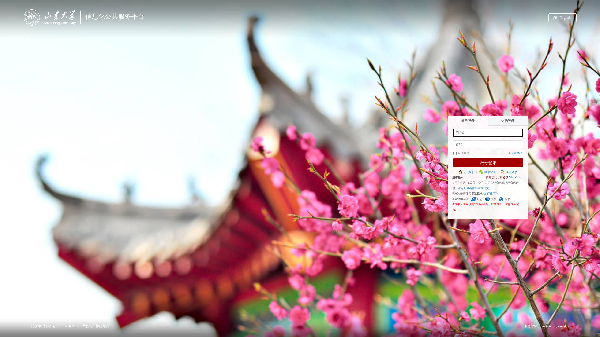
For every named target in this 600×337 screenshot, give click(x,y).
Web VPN (515, 177)
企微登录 (511, 172)
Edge (480, 199)
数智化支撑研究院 (95, 326)
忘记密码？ (516, 153)
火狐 (494, 199)
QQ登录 (469, 172)
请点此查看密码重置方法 (473, 188)
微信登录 (490, 172)
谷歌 (507, 199)
